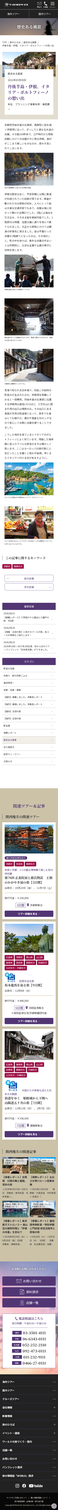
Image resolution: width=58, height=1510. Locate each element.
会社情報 (7, 1407)
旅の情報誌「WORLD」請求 (17, 1476)
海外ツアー (8, 1382)
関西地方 (18, 566)
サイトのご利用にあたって (16, 1497)
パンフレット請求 (12, 1467)
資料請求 (32, 1292)
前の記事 (29, 578)
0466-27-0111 (34, 1363)
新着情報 (7, 1416)
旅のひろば (15, 42)
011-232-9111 (34, 1357)
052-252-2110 (34, 1344)
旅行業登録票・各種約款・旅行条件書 (29, 1501)
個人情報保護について (39, 1497)
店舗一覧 (32, 1302)
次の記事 (29, 587)
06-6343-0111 (34, 1338)
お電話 (45, 7)
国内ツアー (8, 1390)
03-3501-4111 (34, 1332)
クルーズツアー (10, 1399)
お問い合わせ (32, 1281)
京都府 (7, 566)
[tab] (52, 5)
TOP (4, 42)
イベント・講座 (11, 1433)
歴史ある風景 (30, 42)
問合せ (39, 7)
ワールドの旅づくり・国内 (17, 1441)
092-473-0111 (34, 1351)
